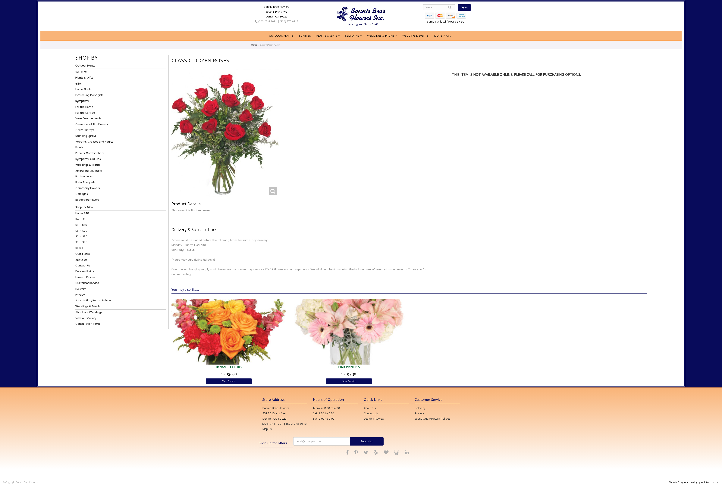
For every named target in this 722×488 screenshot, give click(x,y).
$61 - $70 (81, 231)
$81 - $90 (81, 242)
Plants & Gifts (326, 35)
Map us (267, 429)
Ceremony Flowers (87, 188)
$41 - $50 (81, 219)
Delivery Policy (84, 271)
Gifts (78, 83)
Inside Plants (83, 89)
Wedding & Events (415, 35)
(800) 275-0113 (289, 21)
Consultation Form (87, 324)
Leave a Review (85, 277)
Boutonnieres (84, 176)
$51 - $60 (81, 225)
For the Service (85, 113)
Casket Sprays (84, 130)
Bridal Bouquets (85, 182)
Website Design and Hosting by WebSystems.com (694, 482)
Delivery (80, 289)
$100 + (79, 248)
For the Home (84, 107)
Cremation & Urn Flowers (91, 124)
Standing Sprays (85, 136)
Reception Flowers (87, 200)
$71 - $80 (81, 236)
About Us (81, 260)
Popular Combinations (90, 153)
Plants (79, 147)
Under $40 (82, 213)
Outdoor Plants (281, 35)
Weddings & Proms (380, 35)
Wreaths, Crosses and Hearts (94, 142)
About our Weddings (88, 312)
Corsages (81, 194)
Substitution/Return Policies (93, 300)
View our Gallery (85, 318)
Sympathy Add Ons (88, 159)
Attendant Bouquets (88, 171)
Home (254, 44)
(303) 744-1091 (267, 21)
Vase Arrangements (88, 118)
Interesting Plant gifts (89, 95)
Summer (305, 35)
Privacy (80, 295)
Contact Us (82, 265)
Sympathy (352, 35)
